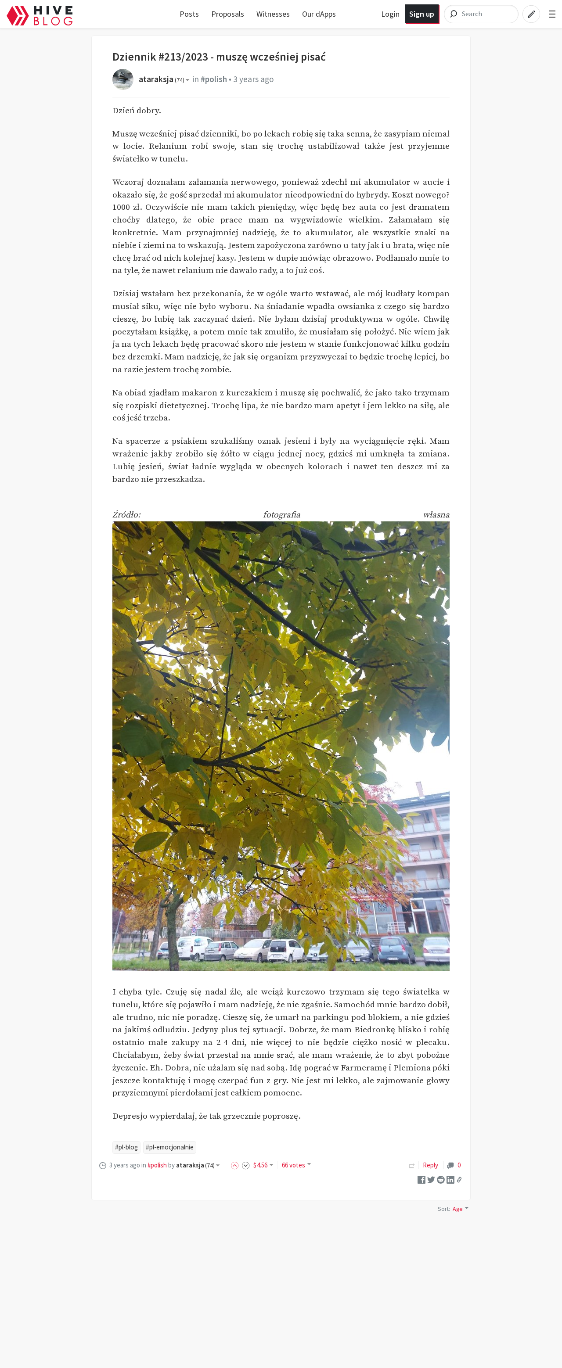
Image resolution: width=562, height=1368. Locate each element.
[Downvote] (246, 1165)
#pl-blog (126, 1147)
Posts (189, 14)
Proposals (227, 14)
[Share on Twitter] (431, 1179)
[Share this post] (459, 1180)
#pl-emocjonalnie (170, 1147)
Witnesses (273, 14)
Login (390, 14)
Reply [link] (430, 1165)
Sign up (421, 14)
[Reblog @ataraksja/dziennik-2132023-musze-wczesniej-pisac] (412, 1165)
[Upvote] (236, 1165)
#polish (214, 79)
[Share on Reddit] (441, 1179)
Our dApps (319, 14)
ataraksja (161, 79)
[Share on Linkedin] (450, 1179)
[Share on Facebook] (421, 1179)
